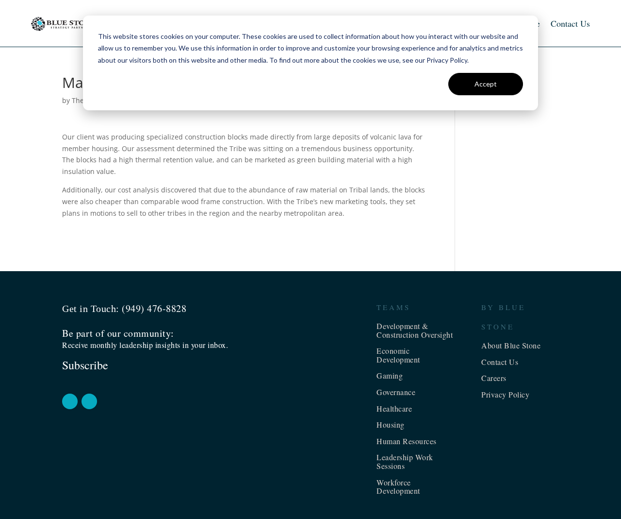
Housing (390, 424)
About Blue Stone (510, 345)
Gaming (389, 375)
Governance (395, 392)
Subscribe (85, 365)
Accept (485, 84)
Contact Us (570, 23)
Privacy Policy (505, 394)
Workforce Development (398, 486)
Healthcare (394, 408)
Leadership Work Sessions (404, 461)
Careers (494, 378)
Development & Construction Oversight (414, 330)
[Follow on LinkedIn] (89, 401)
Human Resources (406, 441)
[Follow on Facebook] (70, 401)
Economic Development (398, 355)
